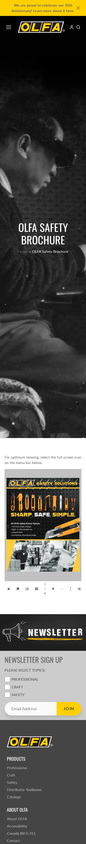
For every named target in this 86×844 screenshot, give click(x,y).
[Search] (78, 27)
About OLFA (17, 818)
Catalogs (14, 797)
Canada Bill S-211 (21, 833)
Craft (17, 687)
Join (69, 708)
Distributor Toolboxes (24, 789)
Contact (13, 840)
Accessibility (17, 826)
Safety (18, 694)
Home (23, 251)
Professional (24, 679)
